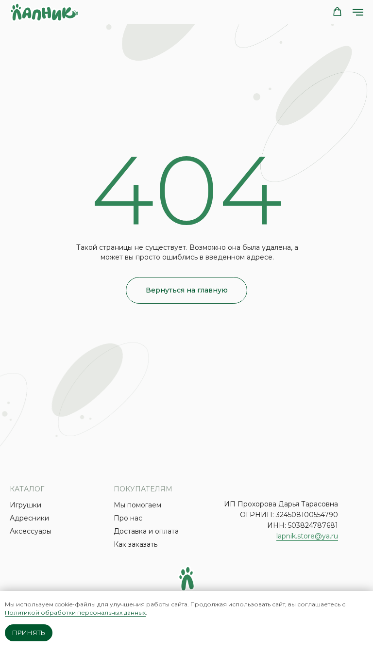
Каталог (27, 489)
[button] (337, 11)
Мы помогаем (137, 505)
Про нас (128, 518)
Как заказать (135, 544)
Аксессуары (30, 531)
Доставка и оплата (146, 531)
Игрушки (25, 505)
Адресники (29, 518)
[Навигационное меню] (358, 12)
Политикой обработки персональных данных (75, 612)
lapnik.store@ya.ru (307, 536)
